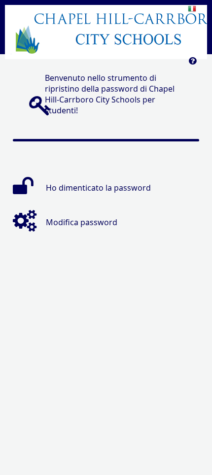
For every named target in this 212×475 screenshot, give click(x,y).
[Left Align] (192, 63)
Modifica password (81, 222)
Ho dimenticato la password (98, 187)
